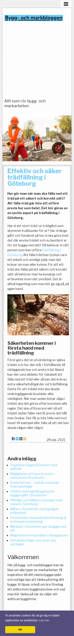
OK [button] (20, 629)
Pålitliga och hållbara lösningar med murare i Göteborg (36, 502)
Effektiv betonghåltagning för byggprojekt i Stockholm (32, 493)
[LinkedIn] (20, 438)
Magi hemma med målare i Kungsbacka (39, 535)
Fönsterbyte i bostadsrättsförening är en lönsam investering (38, 519)
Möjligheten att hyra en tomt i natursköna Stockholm (32, 475)
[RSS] (24, 438)
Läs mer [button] (44, 620)
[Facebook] (13, 438)
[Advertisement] (37, 60)
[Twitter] (17, 438)
